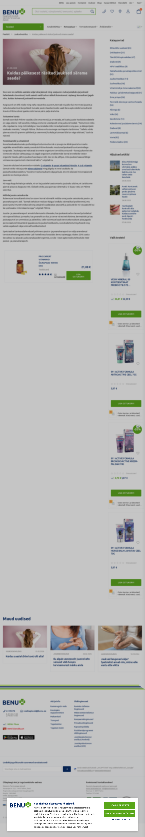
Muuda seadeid (119, 820)
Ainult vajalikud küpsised (119, 813)
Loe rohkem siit (80, 827)
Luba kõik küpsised (119, 805)
